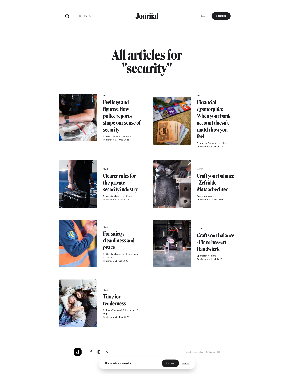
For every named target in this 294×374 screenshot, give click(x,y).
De (80, 16)
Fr (90, 16)
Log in (204, 16)
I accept (170, 363)
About (188, 352)
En (85, 16)
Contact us (210, 352)
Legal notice (198, 352)
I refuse (185, 363)
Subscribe (221, 15)
